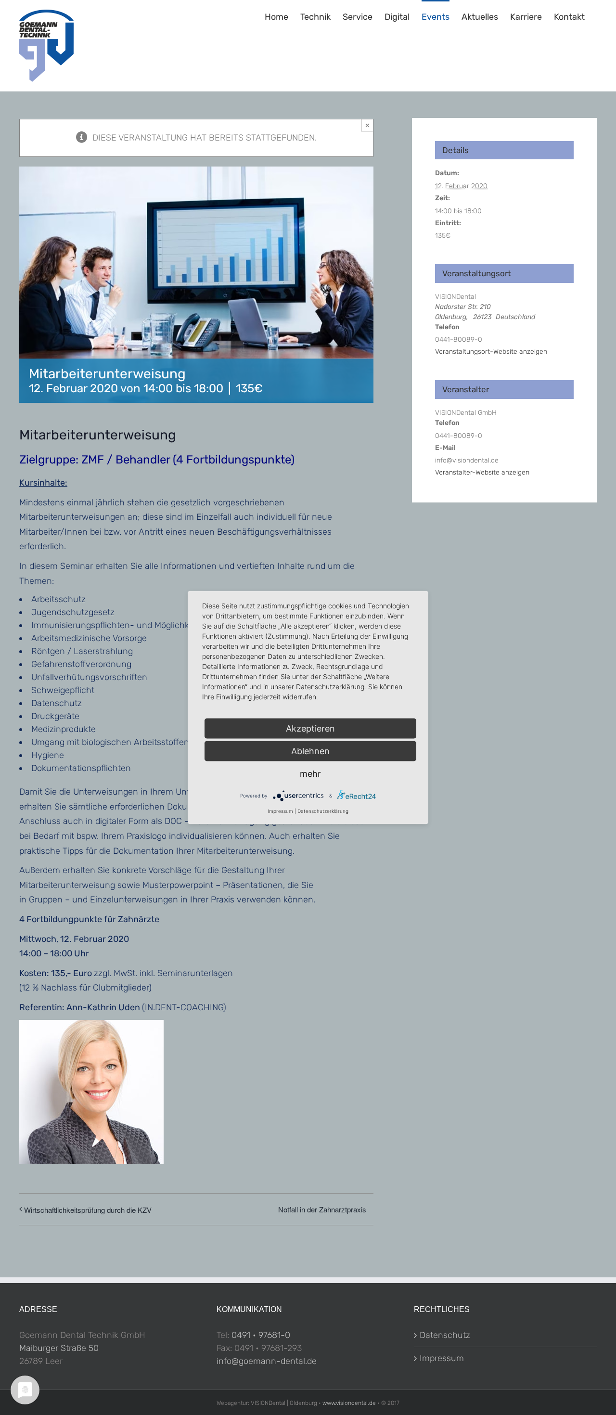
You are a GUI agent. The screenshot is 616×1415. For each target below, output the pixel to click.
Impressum (442, 1358)
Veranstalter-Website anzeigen (482, 472)
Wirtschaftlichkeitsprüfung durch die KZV (88, 1210)
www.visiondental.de (349, 1403)
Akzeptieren (310, 728)
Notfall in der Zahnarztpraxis (322, 1209)
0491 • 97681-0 (260, 1335)
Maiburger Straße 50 (59, 1348)
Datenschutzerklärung (322, 811)
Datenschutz (445, 1335)
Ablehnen (310, 751)
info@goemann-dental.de (267, 1361)
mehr (310, 774)
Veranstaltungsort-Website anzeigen (491, 351)
